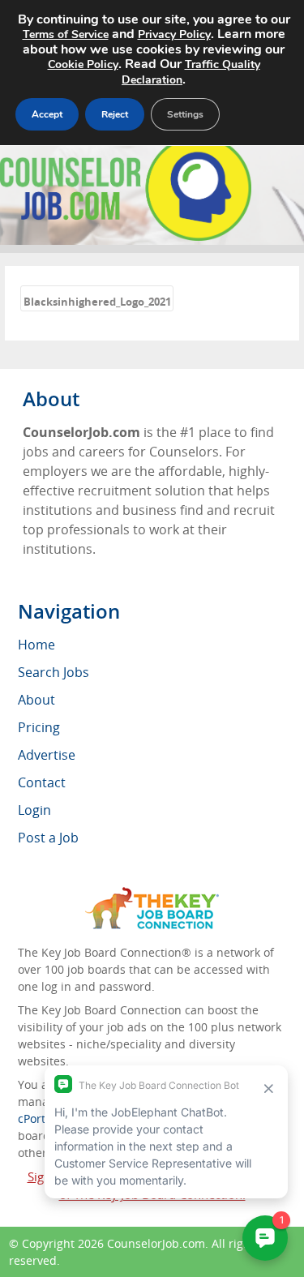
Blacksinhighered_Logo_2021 (97, 301)
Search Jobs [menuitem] (53, 672)
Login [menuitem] (34, 810)
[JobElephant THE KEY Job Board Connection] (152, 894)
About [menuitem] (36, 700)
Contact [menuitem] (42, 782)
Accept (47, 114)
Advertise (46, 755)
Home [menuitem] (36, 644)
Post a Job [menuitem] (48, 837)
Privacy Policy (174, 34)
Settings (185, 114)
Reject (114, 114)
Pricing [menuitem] (39, 727)
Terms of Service (66, 34)
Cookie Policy (83, 64)
